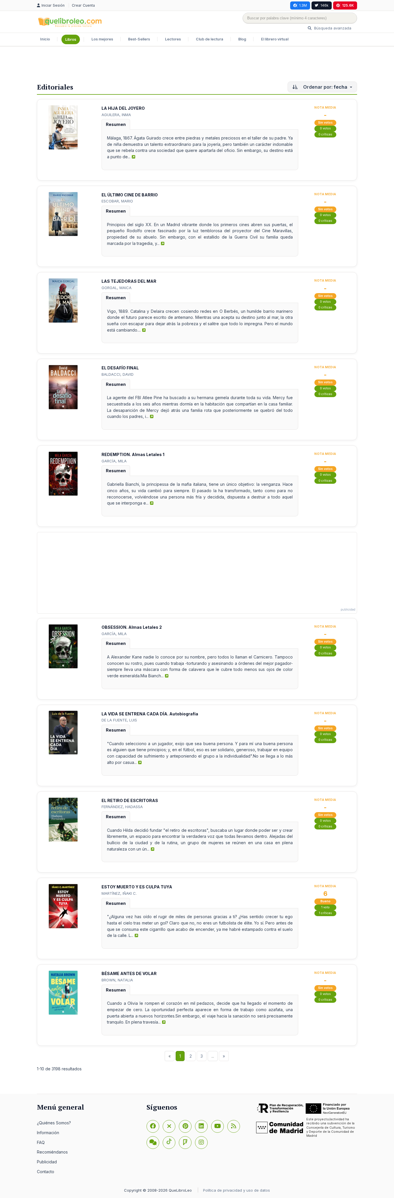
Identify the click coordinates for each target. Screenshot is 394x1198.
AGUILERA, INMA (116, 114)
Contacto (45, 1171)
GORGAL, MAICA (117, 287)
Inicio (45, 39)
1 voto (325, 907)
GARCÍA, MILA (114, 461)
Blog (242, 39)
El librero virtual (274, 39)
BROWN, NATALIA (117, 980)
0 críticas (325, 134)
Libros (70, 39)
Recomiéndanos (52, 1151)
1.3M (303, 5)
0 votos (325, 128)
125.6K (348, 5)
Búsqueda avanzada (332, 28)
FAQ (41, 1142)
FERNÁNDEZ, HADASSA (122, 806)
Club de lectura (209, 39)
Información (48, 1132)
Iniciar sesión (54, 5)
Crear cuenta (83, 5)
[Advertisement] (197, 65)
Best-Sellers (139, 39)
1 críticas (325, 913)
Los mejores (102, 39)
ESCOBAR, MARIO (117, 201)
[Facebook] (153, 1126)
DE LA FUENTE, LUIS (119, 720)
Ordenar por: (324, 87)
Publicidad (47, 1161)
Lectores (173, 39)
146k (324, 5)
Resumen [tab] (116, 124)
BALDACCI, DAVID (118, 374)
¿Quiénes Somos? (54, 1122)
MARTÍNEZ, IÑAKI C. (119, 893)
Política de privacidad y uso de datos (236, 1190)
